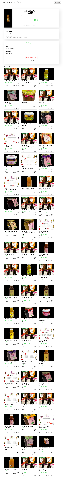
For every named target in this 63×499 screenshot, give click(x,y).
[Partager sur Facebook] (31, 61)
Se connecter (57, 2)
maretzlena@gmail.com (11, 48)
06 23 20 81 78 (9, 53)
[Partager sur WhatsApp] (29, 61)
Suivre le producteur (32, 57)
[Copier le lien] (34, 61)
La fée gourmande (31, 43)
